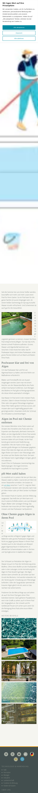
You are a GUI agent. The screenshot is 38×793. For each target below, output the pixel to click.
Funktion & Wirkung (11, 783)
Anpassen (19, 33)
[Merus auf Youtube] (19, 754)
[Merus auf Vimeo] (6, 754)
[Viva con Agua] (22, 759)
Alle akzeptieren (19, 27)
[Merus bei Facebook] (13, 754)
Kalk (5, 770)
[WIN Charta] (16, 759)
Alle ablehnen (19, 38)
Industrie (7, 778)
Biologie (6, 775)
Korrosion (7, 772)
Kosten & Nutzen (10, 786)
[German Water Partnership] (32, 754)
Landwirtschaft (9, 780)
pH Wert (7, 485)
